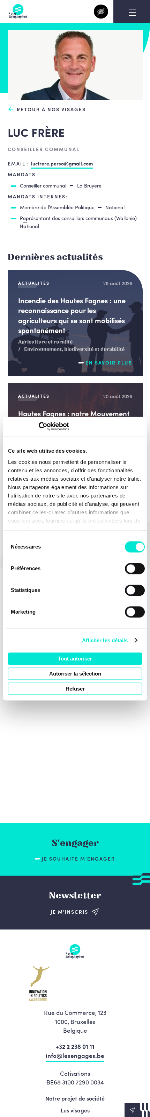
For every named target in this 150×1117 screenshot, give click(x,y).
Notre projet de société (75, 1098)
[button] (137, 1110)
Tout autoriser (75, 659)
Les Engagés (18, 11)
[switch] (135, 568)
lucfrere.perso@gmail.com (62, 163)
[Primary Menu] (133, 12)
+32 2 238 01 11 (75, 1046)
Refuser (75, 689)
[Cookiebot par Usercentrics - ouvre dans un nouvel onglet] (38, 426)
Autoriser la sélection (75, 674)
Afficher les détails (105, 640)
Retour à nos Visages (51, 109)
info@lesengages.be (75, 1055)
